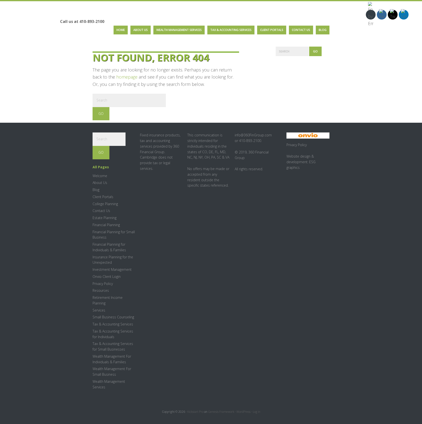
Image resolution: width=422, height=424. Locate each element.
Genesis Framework (221, 412)
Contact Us (101, 210)
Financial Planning (106, 224)
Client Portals (103, 196)
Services (99, 310)
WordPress (243, 412)
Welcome (100, 175)
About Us (100, 182)
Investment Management (112, 269)
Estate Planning (104, 217)
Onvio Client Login (107, 276)
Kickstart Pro (195, 412)
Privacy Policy (103, 283)
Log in (256, 412)
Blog (96, 189)
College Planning (105, 204)
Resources (101, 290)
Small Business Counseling (113, 317)
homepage (126, 77)
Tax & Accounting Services (113, 324)
